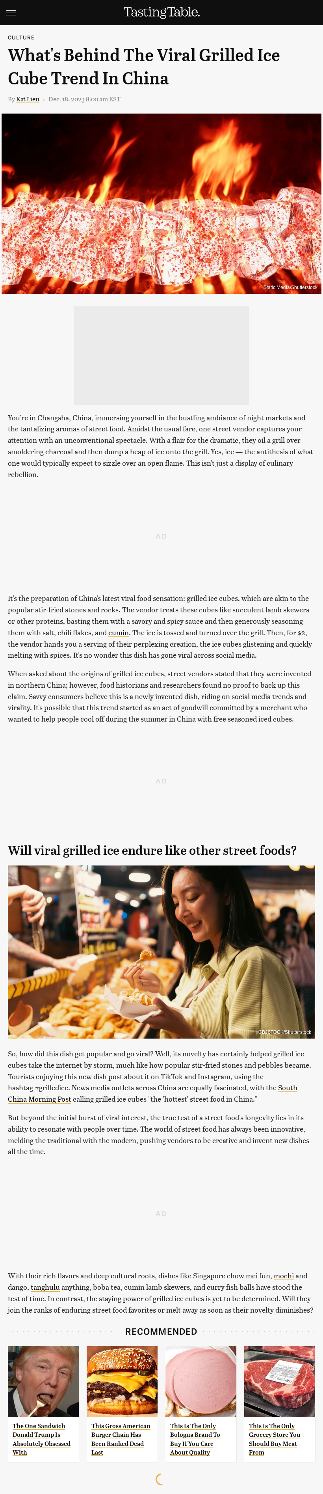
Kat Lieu (27, 98)
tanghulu (45, 1287)
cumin (118, 632)
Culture (21, 37)
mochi (284, 1275)
